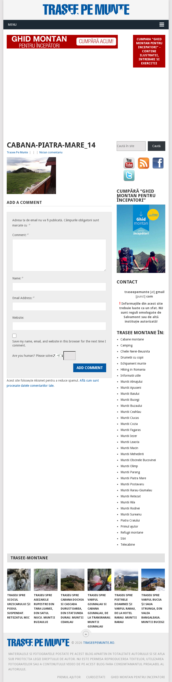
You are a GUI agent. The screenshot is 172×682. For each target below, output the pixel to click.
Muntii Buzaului (131, 406)
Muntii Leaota (129, 442)
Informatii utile (130, 375)
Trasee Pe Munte (17, 152)
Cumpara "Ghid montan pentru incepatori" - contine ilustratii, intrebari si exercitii (149, 51)
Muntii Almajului (131, 381)
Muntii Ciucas (129, 418)
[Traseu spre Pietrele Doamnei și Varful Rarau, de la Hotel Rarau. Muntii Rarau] (126, 580)
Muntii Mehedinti (132, 454)
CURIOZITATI (95, 677)
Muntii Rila (127, 502)
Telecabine (127, 544)
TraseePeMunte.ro (98, 642)
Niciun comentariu (50, 152)
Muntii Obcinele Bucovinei (138, 460)
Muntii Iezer (128, 436)
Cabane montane (132, 339)
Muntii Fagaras (130, 430)
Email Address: (23, 298)
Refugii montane (131, 532)
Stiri (123, 538)
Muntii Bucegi (129, 399)
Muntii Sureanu (131, 514)
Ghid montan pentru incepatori (138, 677)
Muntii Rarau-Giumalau (136, 490)
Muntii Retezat (130, 496)
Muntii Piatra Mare (133, 478)
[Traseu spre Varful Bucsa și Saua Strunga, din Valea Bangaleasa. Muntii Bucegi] (153, 580)
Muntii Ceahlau (130, 412)
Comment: (20, 235)
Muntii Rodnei (130, 508)
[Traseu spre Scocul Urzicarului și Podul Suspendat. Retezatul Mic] (19, 580)
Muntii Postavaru (132, 484)
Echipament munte (133, 363)
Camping (126, 345)
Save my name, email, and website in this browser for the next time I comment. (59, 343)
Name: (17, 278)
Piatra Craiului (130, 520)
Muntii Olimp (129, 466)
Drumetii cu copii (131, 357)
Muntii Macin (129, 448)
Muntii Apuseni (130, 387)
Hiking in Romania (132, 369)
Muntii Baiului (129, 393)
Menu (12, 24)
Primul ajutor (129, 526)
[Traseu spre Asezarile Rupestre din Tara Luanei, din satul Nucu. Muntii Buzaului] (46, 580)
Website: (18, 317)
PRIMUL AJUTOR (69, 677)
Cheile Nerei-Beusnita (135, 351)
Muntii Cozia (129, 424)
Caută (156, 146)
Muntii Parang (130, 472)
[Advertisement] (85, 102)
